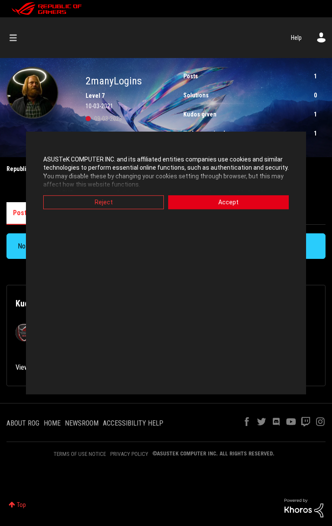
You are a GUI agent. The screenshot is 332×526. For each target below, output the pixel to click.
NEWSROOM (82, 423)
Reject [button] (104, 202)
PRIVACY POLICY (129, 454)
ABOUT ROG (22, 423)
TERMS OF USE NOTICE (80, 454)
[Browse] (17, 37)
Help (296, 37)
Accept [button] (228, 202)
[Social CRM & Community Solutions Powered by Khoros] (303, 507)
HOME (52, 423)
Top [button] (21, 504)
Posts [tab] (21, 213)
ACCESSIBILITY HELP (133, 423)
